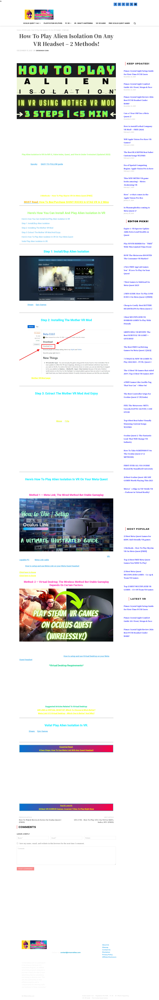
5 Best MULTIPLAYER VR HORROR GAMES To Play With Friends (137, 320)
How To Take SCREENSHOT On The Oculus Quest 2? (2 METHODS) (138, 453)
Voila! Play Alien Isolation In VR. (35, 241)
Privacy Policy (107, 955)
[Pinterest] (123, 4)
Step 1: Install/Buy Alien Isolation (36, 223)
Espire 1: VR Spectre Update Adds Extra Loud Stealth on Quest (136, 231)
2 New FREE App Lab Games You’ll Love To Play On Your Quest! (137, 270)
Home (19, 30)
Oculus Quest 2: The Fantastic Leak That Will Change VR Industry (138, 438)
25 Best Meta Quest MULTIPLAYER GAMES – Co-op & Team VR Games (138, 574)
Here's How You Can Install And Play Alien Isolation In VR (46, 219)
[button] (134, 23)
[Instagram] (119, 4)
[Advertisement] (96, 14)
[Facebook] (115, 4)
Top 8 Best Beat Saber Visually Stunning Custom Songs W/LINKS (137, 423)
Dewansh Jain (42, 50)
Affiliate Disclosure (109, 957)
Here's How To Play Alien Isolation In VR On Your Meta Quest (47, 237)
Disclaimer (106, 952)
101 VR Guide (26, 30)
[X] (131, 4)
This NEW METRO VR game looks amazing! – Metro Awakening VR (136, 181)
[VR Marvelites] (39, 14)
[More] (95, 56)
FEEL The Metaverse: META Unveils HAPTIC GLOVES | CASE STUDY (138, 408)
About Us (105, 945)
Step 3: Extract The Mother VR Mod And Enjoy (41, 232)
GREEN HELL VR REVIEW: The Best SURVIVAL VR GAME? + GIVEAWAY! (137, 335)
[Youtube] (135, 4)
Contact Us (106, 950)
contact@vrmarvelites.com (70, 952)
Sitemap (105, 947)
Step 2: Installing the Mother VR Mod (37, 228)
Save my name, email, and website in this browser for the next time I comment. (51, 843)
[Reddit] (127, 4)
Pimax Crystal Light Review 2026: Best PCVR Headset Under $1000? (139, 100)
